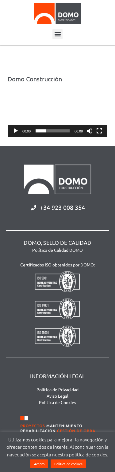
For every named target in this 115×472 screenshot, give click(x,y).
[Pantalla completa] (99, 131)
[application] (57, 114)
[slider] (53, 130)
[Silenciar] (89, 131)
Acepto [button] (39, 463)
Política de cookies (68, 463)
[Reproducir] (16, 131)
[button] (57, 34)
